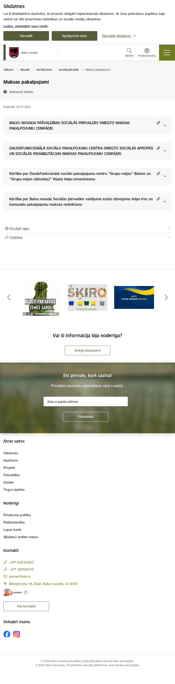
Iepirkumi (10, 460)
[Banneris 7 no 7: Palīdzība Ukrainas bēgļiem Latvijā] (134, 297)
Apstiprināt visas (74, 36)
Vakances (10, 453)
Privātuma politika (17, 515)
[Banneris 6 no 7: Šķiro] (88, 297)
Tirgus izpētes (14, 489)
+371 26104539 (21, 569)
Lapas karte (12, 529)
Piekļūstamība (14, 522)
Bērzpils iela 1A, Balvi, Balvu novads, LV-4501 (43, 584)
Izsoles (8, 482)
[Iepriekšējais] (9, 297)
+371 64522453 (21, 562)
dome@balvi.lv (20, 576)
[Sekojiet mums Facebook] (6, 634)
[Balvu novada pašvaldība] (23, 52)
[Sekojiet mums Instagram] (16, 634)
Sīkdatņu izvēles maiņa (20, 537)
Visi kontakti (26, 606)
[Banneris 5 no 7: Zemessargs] (41, 297)
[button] (158, 123)
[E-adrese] (12, 592)
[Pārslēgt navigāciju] (167, 53)
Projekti (9, 467)
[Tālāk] (166, 297)
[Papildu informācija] (25, 592)
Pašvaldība (11, 475)
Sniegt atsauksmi (87, 350)
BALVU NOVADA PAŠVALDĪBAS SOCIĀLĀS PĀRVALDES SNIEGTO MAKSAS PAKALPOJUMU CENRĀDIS (69, 125)
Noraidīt (26, 36)
